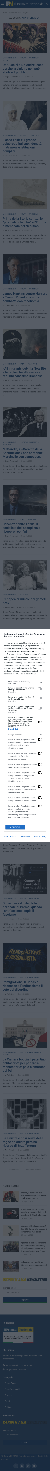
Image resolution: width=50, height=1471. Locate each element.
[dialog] (25, 735)
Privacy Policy (40, 837)
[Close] (44, 634)
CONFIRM (15, 827)
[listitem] (25, 682)
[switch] (40, 688)
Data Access (25, 837)
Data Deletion (10, 837)
